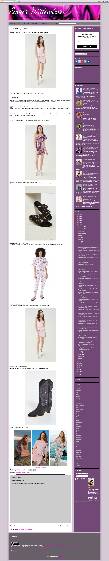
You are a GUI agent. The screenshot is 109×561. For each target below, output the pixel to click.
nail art (78, 443)
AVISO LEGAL (15, 552)
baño (77, 394)
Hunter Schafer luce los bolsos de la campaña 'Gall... (87, 275)
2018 (78, 365)
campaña (78, 401)
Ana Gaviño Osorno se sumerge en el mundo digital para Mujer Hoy (91, 89)
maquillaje (79, 437)
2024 (78, 218)
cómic (78, 411)
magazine (78, 435)
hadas (77, 424)
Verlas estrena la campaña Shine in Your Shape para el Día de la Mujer (90, 198)
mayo (79, 242)
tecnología (79, 458)
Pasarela (78, 446)
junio (79, 239)
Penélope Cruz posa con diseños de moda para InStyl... (87, 348)
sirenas (78, 454)
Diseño (24, 472)
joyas (77, 428)
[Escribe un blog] (31, 470)
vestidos (78, 460)
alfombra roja (79, 388)
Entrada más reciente (17, 526)
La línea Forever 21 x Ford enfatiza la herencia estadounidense (90, 186)
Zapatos (78, 465)
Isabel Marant (40, 93)
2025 (78, 216)
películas (78, 448)
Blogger (60, 556)
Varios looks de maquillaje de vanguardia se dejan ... (85, 265)
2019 (78, 363)
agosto (80, 235)
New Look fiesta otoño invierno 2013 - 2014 (89, 124)
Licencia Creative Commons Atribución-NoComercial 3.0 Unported (60, 545)
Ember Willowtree (36, 11)
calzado (78, 400)
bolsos (78, 398)
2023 (78, 220)
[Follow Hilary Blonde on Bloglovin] (81, 54)
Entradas (79, 473)
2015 (78, 369)
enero (79, 358)
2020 (78, 361)
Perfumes (78, 450)
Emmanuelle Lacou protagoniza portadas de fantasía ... (86, 341)
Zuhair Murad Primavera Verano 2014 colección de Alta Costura (91, 102)
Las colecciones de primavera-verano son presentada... (87, 327)
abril (79, 352)
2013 (78, 374)
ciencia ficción (80, 405)
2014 (78, 372)
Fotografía (79, 422)
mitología (78, 439)
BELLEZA (44, 23)
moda (27, 472)
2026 (78, 214)
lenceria (78, 432)
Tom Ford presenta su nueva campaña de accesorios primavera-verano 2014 (90, 149)
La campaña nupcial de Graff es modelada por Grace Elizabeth (90, 136)
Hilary (91, 487)
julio (79, 237)
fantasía (78, 420)
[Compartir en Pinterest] (35, 470)
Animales (78, 390)
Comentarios (80, 476)
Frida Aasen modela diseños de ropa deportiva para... (87, 345)
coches (78, 407)
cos (77, 413)
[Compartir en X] (32, 470)
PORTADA (12, 23)
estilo (77, 418)
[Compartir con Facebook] (34, 470)
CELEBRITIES (35, 23)
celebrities (79, 403)
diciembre (81, 226)
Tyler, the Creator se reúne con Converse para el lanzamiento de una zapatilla (90, 161)
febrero (80, 356)
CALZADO (26, 23)
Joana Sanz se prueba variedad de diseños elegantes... (87, 261)
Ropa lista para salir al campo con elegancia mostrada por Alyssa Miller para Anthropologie (91, 174)
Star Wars (78, 456)
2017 (78, 367)
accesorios (79, 386)
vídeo (77, 463)
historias (78, 426)
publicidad (79, 452)
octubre (80, 231)
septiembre (81, 233)
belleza (78, 396)
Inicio (42, 526)
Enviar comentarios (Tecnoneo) (25, 529)
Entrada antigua (65, 526)
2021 (78, 225)
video (77, 461)
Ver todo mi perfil (93, 500)
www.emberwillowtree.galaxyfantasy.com (67, 547)
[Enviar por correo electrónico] (29, 470)
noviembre (81, 229)
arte (77, 392)
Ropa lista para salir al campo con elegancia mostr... (87, 244)
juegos (78, 430)
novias (78, 445)
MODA (19, 23)
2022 (78, 222)
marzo (80, 354)
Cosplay (78, 415)
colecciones (18, 472)
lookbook (78, 433)
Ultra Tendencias (41, 467)
